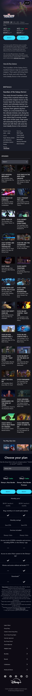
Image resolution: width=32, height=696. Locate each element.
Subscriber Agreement (9, 638)
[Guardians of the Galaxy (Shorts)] (9, 447)
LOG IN (27, 3)
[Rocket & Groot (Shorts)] (23, 447)
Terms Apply (5, 587)
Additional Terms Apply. (19, 58)
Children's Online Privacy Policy (10, 631)
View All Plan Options (10, 64)
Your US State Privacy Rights (10, 635)
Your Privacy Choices (8, 641)
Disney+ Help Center (20, 608)
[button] (16, 648)
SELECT (9, 37)
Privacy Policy (7, 628)
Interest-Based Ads (8, 644)
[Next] (29, 447)
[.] (5, 676)
